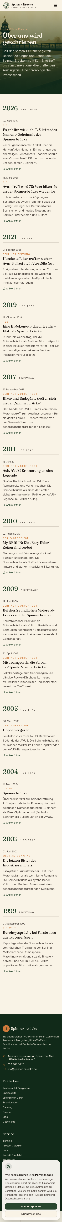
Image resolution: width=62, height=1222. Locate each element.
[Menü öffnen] (55, 5)
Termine (7, 1140)
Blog (5, 1116)
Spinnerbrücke (15, 793)
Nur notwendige (31, 1213)
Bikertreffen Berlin (13, 1097)
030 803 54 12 (16, 1064)
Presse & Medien (12, 1145)
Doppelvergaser (16, 730)
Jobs (5, 1150)
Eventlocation (10, 1102)
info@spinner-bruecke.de (22, 1069)
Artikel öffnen (13, 168)
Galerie (7, 1112)
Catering (7, 1107)
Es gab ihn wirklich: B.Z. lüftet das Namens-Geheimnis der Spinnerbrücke (30, 134)
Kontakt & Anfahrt (12, 1155)
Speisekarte (10, 1092)
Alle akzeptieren (31, 1206)
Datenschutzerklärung (17, 1198)
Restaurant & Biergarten (16, 1088)
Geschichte (9, 1121)
